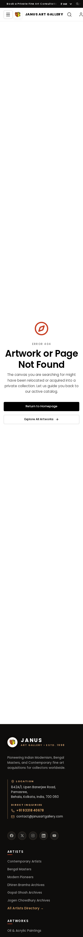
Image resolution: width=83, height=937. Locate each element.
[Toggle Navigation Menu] (8, 14)
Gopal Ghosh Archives (24, 892)
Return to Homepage (41, 406)
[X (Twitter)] (22, 836)
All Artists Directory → (25, 908)
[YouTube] (54, 836)
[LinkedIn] (43, 836)
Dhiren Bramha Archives (25, 885)
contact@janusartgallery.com (39, 816)
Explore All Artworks (38, 419)
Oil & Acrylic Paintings (24, 930)
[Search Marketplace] (69, 14)
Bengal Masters (19, 869)
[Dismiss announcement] (77, 4)
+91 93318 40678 (30, 810)
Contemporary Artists (24, 861)
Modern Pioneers (20, 877)
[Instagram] (33, 836)
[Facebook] (11, 836)
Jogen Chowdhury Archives (28, 900)
